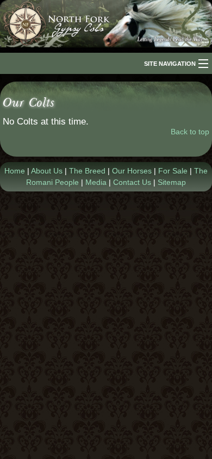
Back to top (190, 131)
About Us (47, 170)
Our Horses (132, 170)
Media (96, 182)
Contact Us (132, 182)
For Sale (173, 170)
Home (14, 170)
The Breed (87, 170)
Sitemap (172, 182)
